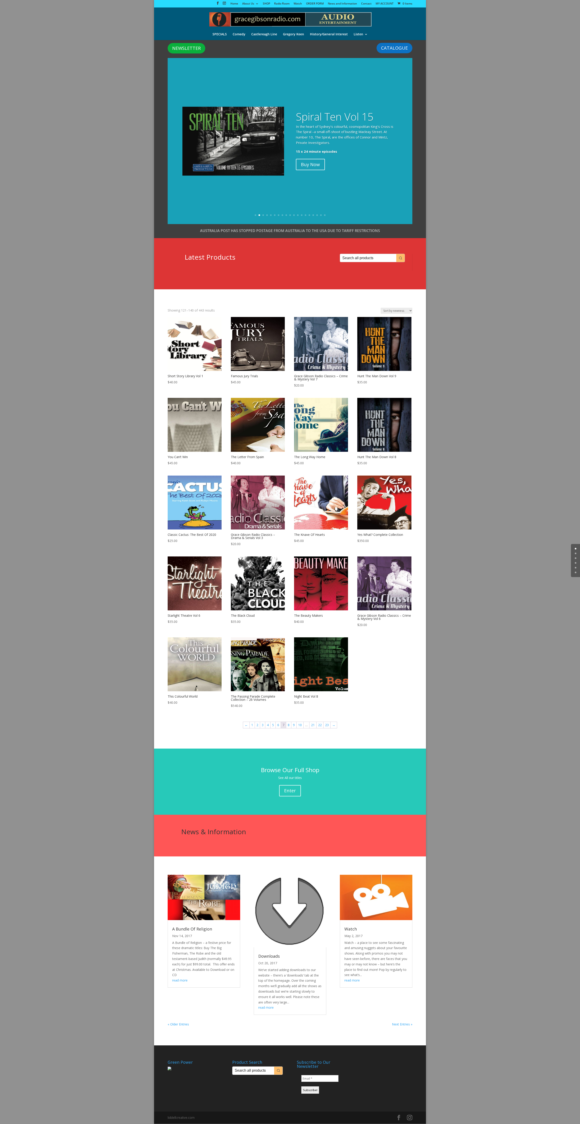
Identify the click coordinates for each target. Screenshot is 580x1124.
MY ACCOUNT (385, 3)
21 (313, 725)
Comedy (239, 34)
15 (309, 215)
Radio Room (282, 3)
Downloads (269, 956)
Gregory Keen (293, 34)
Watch (298, 3)
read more (180, 980)
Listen (358, 34)
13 (301, 215)
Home (234, 3)
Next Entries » (402, 1024)
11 (294, 215)
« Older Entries (178, 1024)
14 (305, 215)
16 (313, 215)
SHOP (266, 3)
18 (321, 215)
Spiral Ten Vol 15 (334, 116)
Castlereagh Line (264, 34)
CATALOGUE (394, 48)
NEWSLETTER (186, 48)
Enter (290, 791)
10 (290, 215)
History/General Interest (329, 34)
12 (298, 215)
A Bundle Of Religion (192, 929)
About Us (248, 3)
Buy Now (310, 164)
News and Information (342, 3)
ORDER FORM (315, 3)
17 (317, 215)
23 (327, 725)
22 (320, 725)
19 (325, 215)
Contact (366, 3)
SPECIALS (220, 34)
